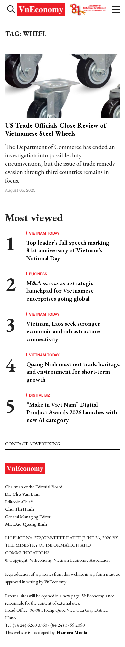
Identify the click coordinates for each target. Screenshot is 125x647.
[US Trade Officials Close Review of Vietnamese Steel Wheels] (62, 85)
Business (38, 273)
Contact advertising (32, 443)
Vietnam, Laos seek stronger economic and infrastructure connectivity (63, 331)
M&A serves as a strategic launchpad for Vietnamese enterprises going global (60, 290)
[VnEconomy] (62, 9)
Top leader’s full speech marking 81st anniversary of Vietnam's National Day (67, 250)
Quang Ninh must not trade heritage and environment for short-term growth (73, 371)
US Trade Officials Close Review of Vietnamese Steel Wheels (55, 129)
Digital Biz (39, 395)
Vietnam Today (44, 233)
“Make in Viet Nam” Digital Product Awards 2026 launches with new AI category (71, 412)
